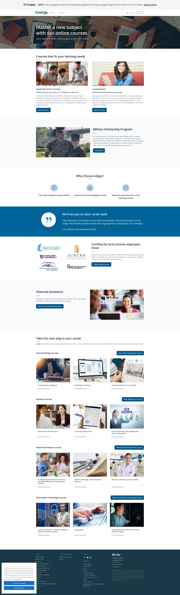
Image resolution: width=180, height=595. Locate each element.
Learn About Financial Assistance (50, 306)
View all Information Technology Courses (127, 498)
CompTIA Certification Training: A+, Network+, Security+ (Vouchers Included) (53, 531)
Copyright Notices (117, 560)
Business (38, 561)
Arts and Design (40, 557)
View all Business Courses (133, 399)
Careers (86, 570)
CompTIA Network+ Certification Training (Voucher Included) (125, 531)
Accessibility (115, 567)
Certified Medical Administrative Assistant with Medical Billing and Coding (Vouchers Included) (52, 481)
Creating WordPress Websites (47, 385)
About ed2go (87, 564)
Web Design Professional (83, 385)
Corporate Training (89, 575)
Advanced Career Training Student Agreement (94, 584)
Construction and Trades (43, 568)
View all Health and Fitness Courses (129, 447)
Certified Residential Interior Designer (124, 385)
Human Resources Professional (48, 431)
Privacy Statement (117, 564)
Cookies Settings (19, 588)
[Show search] (127, 13)
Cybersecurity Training (90, 577)
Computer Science (41, 566)
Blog (85, 579)
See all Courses (44, 110)
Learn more (150, 4)
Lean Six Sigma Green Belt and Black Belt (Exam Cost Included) (125, 432)
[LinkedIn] (90, 557)
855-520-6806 (140, 13)
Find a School (88, 566)
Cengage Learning (117, 558)
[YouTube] (87, 557)
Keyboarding (79, 530)
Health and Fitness (41, 570)
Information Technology (42, 575)
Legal (37, 579)
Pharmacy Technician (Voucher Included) (125, 480)
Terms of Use (116, 562)
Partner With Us (88, 573)
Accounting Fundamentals (83, 431)
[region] (19, 578)
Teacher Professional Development (46, 584)
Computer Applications (42, 564)
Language (38, 577)
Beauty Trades (40, 559)
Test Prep (38, 586)
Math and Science (41, 581)
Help (85, 568)
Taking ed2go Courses (101, 264)
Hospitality (39, 572)
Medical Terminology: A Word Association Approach (88, 480)
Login (132, 13)
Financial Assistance (65, 557)
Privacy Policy (17, 579)
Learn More (99, 150)
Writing (38, 588)
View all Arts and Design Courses (130, 353)
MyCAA (61, 559)
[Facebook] (84, 557)
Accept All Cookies (19, 583)
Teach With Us (88, 582)
